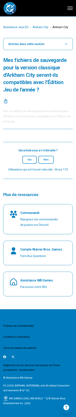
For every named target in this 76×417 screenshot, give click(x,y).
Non (46, 159)
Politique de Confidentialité (18, 326)
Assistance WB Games (36, 280)
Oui (29, 159)
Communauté (30, 213)
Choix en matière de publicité (19, 348)
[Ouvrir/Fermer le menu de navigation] (70, 8)
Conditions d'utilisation (16, 337)
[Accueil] (10, 8)
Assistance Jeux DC (16, 27)
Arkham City (40, 27)
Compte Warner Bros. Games (41, 249)
